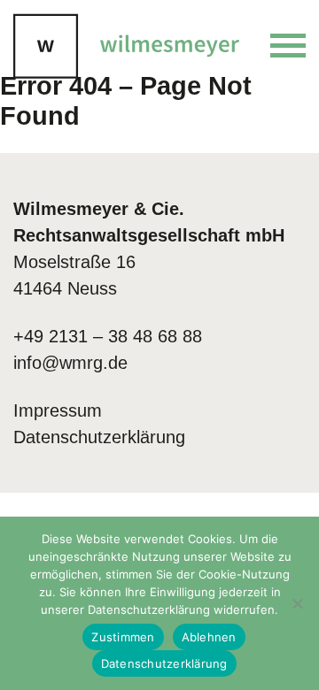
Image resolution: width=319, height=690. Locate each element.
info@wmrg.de (70, 362)
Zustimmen (122, 637)
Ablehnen (209, 637)
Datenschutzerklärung (99, 437)
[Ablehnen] (297, 603)
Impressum (57, 410)
